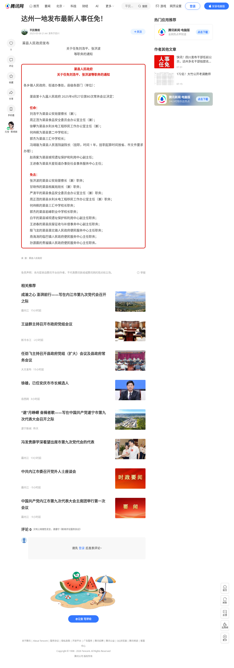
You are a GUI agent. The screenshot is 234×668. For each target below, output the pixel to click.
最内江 (25, 310)
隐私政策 (65, 640)
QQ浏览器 (122, 640)
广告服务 (88, 640)
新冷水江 (26, 340)
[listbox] (83, 401)
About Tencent (40, 640)
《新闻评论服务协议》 (71, 529)
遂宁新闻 (26, 428)
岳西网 (25, 399)
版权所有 (88, 656)
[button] (203, 32)
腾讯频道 (133, 640)
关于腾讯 (26, 640)
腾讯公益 (110, 640)
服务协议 (54, 640)
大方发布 (26, 369)
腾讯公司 (78, 656)
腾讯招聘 (99, 640)
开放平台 (76, 640)
